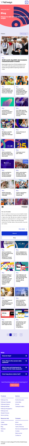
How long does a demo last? (11, 374)
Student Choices (5, 413)
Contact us (18, 435)
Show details (22, 229)
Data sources (18, 433)
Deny (14, 237)
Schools (17, 404)
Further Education (19, 400)
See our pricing (4, 415)
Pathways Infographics (6, 408)
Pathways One (4, 400)
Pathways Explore (5, 404)
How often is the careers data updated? (12, 361)
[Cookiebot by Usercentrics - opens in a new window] (21, 207)
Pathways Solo (4, 411)
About (16, 422)
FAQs (2, 431)
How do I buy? (6, 356)
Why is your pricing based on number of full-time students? (12, 368)
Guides (2, 422)
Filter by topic (24, 33)
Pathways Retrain (5, 406)
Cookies (17, 431)
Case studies (4, 424)
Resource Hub (5, 9)
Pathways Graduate (6, 402)
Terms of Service (19, 426)
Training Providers (19, 406)
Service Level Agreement (21, 429)
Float (12, 442)
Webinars (3, 429)
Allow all (14, 233)
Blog (2, 426)
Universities (18, 402)
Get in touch (14, 385)
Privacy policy (18, 424)
